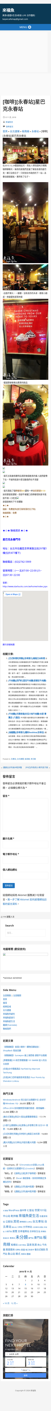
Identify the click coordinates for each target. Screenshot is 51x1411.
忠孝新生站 (35, 1231)
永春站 (35, 131)
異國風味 (10, 1249)
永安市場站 (22, 1245)
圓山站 (14, 1227)
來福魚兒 (9, 122)
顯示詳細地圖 (9, 644)
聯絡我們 (7, 1028)
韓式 (18, 1253)
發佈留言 (9, 126)
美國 (23, 1249)
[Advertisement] (24, 52)
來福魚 (8, 10)
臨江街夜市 (30, 1250)
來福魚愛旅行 (9, 1017)
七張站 (30, 1210)
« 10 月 (6, 1303)
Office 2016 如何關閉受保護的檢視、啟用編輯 (23, 1108)
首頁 (5, 131)
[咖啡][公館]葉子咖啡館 (25, 1173)
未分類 (33, 759)
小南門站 (8, 1231)
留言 (6, 796)
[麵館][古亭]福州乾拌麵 (12, 767)
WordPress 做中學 (17, 1210)
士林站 (19, 1227)
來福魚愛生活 (9, 1021)
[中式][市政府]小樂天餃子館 (37, 767)
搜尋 (5, 1003)
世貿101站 (40, 1210)
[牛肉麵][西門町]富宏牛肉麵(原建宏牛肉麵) (27, 680)
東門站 (30, 1238)
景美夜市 (6, 1238)
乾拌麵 (14, 1216)
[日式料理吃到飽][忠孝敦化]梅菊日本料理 (26, 658)
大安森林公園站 (38, 1227)
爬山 (39, 1244)
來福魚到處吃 (9, 1014)
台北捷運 (15, 131)
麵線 (29, 1254)
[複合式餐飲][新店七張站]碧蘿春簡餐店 (20, 1116)
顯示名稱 (8, 838)
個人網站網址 (10, 869)
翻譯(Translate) (10, 1025)
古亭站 (29, 1222)
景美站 (12, 1238)
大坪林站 (27, 1226)
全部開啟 (7, 995)
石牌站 (17, 1250)
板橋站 (14, 1244)
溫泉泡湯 (32, 1244)
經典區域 (7, 1006)
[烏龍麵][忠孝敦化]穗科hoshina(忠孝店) (26, 732)
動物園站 (23, 1222)
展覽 (14, 1231)
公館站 (9, 1221)
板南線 (25, 131)
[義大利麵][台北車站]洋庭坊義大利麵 (19, 1142)
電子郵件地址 (11, 854)
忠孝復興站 (23, 1231)
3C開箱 (5, 1211)
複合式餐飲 (40, 1249)
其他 (16, 1221)
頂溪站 (23, 1254)
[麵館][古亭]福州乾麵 (24, 1186)
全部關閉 (17, 995)
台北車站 (38, 1221)
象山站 (11, 1253)
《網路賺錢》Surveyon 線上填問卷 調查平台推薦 (25, 1055)
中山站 (6, 1216)
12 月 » (14, 1303)
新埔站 (43, 1231)
